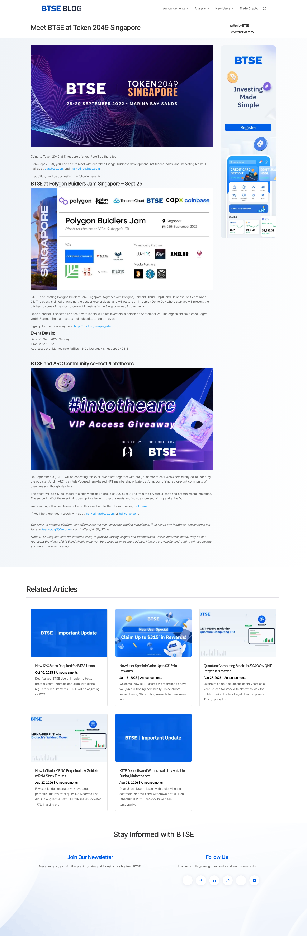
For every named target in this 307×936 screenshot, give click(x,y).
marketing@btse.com (100, 513)
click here (140, 506)
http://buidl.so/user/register (93, 326)
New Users (222, 8)
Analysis (200, 8)
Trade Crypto (249, 8)
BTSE (245, 25)
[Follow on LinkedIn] (214, 880)
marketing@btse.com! (86, 168)
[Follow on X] (188, 880)
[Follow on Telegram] (201, 880)
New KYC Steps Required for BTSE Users (65, 665)
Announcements (174, 8)
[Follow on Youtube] (254, 880)
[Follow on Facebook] (241, 880)
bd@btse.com (54, 168)
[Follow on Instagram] (228, 880)
